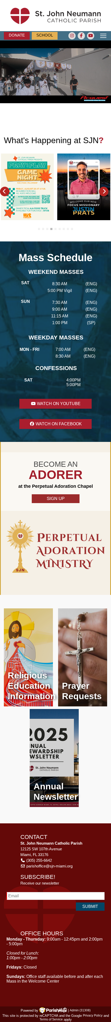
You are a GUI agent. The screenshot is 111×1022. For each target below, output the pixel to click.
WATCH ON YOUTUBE (58, 403)
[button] (5, 191)
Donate (17, 35)
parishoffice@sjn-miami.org (49, 866)
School (44, 35)
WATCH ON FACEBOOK (58, 424)
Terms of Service (51, 1019)
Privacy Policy (92, 1015)
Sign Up (56, 498)
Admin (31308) (80, 1010)
